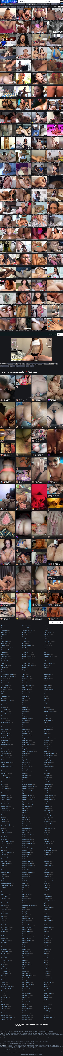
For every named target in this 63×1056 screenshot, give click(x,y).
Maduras (24, 903)
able (45, 909)
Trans (45, 949)
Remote (46, 733)
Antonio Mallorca (5, 661)
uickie (46, 718)
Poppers (46, 705)
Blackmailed (4, 729)
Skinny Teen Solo (48, 824)
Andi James (4, 654)
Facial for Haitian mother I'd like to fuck (7, 240)
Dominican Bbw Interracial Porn (6, 59)
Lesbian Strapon (26, 868)
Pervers (46, 683)
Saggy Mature (47, 762)
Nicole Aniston (26, 1015)
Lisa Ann (24, 890)
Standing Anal (47, 865)
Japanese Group (26, 795)
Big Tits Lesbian (5, 722)
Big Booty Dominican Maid (37, 317)
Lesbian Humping (27, 848)
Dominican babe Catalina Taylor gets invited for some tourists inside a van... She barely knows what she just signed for (23, 98)
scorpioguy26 (38, 605)
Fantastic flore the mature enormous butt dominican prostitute (54, 46)
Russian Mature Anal (49, 753)
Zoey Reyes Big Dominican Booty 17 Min (7, 266)
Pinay (45, 692)
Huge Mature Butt (27, 749)
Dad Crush (4, 854)
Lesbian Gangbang (27, 843)
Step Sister (46, 874)
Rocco (45, 744)
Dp (2, 916)
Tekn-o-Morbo (38, 455)
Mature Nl (25, 938)
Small (45, 830)
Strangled (46, 890)
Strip (45, 894)
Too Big (46, 945)
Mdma (24, 942)
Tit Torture (46, 938)
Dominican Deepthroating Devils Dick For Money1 (54, 149)
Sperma (46, 854)
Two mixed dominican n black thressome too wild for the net (38, 59)
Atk (2, 694)
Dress (2, 920)
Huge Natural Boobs (27, 751)
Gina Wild (24, 641)
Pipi (44, 696)
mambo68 (53, 482)
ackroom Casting (6, 700)
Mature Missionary (27, 936)
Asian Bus (3, 672)
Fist (2, 975)
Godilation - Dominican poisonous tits (54, 59)
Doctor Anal (4, 903)
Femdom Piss (4, 973)
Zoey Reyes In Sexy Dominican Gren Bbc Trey (23, 291)
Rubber (45, 751)
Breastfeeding (5, 749)
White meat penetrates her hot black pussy (38, 136)
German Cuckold (5, 1013)
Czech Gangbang (5, 846)
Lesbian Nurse (26, 852)
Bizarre (3, 727)
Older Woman (47, 641)
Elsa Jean (3, 942)
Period (45, 676)
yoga (23, 363)
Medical (24, 945)
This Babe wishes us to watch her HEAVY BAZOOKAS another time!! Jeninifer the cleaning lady (38, 201)
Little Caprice (25, 894)
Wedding (46, 997)
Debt (2, 874)
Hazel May (25, 698)
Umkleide (46, 973)
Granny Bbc (25, 650)
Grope (24, 667)
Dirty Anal (3, 898)
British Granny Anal (6, 758)
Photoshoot (47, 685)
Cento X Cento (5, 791)
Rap (45, 722)
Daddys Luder (5, 859)
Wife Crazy (46, 1000)
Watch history (43, 4)
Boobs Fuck (4, 738)
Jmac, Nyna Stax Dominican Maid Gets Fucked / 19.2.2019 (7, 304)
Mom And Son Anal (27, 975)
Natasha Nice (26, 1008)
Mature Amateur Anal (28, 923)
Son (45, 837)
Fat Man (3, 967)
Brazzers (3, 747)
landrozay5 (22, 509)
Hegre (24, 707)
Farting (3, 964)
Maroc (24, 916)
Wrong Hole (47, 1008)
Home (24, 722)
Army (2, 670)
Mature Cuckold (26, 927)
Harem (24, 694)
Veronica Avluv (48, 982)
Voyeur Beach (47, 993)
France (3, 982)
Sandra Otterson (48, 769)
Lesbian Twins (26, 870)
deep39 (5, 441)
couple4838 (6, 537)
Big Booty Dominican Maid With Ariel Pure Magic (7, 188)
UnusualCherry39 (39, 482)
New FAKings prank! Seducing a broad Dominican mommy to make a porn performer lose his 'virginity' (7, 98)
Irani (23, 780)
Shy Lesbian (47, 810)
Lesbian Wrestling (27, 872)
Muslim (24, 997)
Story (45, 885)
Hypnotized (25, 760)
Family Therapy (5, 960)
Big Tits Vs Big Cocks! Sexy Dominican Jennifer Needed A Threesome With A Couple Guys (23, 201)
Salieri (45, 764)
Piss (45, 698)
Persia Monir (47, 678)
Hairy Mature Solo (27, 681)
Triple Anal (46, 956)
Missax (24, 969)
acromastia (25, 901)
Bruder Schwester (6, 766)
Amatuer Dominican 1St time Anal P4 (38, 162)
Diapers (3, 890)
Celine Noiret (4, 788)
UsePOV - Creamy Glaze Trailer (53, 278)
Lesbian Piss (25, 854)
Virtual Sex (46, 989)
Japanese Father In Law (28, 786)
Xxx (44, 1015)
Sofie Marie (47, 835)
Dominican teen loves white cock (22, 59)
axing (46, 995)
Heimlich (24, 711)
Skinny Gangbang (48, 821)
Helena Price (25, 714)
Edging (3, 931)
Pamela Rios (47, 654)
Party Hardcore (48, 663)
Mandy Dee (25, 912)
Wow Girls (46, 1004)
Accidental (4, 630)
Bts (2, 769)
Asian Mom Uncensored (7, 676)
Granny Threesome (27, 665)
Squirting (46, 859)
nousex (21, 400)
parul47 (5, 509)
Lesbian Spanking (27, 863)
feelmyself (25, 762)
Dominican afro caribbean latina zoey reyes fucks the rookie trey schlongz (7, 85)
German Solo (25, 628)
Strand (45, 887)
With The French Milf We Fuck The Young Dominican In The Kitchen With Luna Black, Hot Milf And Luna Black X (54, 110)
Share (11, 4)
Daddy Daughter (5, 857)
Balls (2, 705)
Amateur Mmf (5, 650)
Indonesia (25, 775)
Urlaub (45, 975)
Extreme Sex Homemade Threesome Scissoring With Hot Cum (38, 266)
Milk (23, 960)
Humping (24, 753)
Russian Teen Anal (48, 755)
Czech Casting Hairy (6, 841)
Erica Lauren (4, 949)
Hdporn (24, 703)
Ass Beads (4, 681)
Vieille (45, 984)
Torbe (45, 947)
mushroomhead (7, 427)
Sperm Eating (47, 848)
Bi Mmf (3, 716)
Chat (2, 793)
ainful (45, 650)
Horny (24, 725)
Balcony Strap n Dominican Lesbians (7, 72)
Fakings (3, 956)
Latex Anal (25, 832)
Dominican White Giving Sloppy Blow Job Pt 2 (54, 317)
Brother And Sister (6, 762)
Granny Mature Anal (27, 661)
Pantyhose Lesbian (49, 656)
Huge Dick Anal (26, 744)
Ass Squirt (3, 692)
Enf (2, 947)
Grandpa (24, 648)
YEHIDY (33, 227)
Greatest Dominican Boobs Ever (6, 175)
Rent (45, 736)
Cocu (2, 817)
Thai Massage (47, 927)
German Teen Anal (27, 630)
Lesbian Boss (25, 837)
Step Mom (46, 872)
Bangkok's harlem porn (51, 33)
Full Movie (4, 997)
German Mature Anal (6, 1017)
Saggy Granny (47, 760)
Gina (23, 637)
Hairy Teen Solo (26, 685)
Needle (24, 1011)
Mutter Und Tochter (27, 1002)
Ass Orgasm (4, 689)
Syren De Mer (47, 907)
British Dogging (5, 755)
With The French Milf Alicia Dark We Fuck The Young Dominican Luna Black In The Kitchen (7, 317)
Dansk (3, 865)
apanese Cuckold (27, 784)
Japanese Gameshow (28, 791)
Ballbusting (4, 703)
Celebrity (3, 786)
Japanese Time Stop (27, 804)
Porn (45, 707)
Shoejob (46, 802)
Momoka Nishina (27, 989)
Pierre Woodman (48, 689)
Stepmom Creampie (49, 879)
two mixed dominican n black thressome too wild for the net (23, 46)
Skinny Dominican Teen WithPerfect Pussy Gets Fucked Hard (23, 227)
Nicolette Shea (26, 1017)
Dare (2, 868)
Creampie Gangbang (6, 826)
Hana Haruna (26, 687)
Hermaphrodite (26, 718)
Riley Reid (46, 742)
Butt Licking (4, 773)
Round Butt (47, 749)
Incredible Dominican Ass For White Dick (7, 123)
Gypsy (24, 674)
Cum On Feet (4, 837)
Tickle (45, 931)
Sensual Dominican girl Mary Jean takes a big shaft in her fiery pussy (7, 110)
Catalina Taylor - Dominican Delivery (23, 240)
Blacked (3, 731)
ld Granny (47, 637)
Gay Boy (3, 1004)
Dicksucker (4, 896)
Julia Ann (24, 813)
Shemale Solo (47, 799)
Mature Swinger (26, 940)
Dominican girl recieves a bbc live (38, 214)
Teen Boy (46, 918)
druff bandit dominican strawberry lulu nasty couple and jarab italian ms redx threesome (23, 188)
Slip (44, 826)
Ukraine (46, 971)
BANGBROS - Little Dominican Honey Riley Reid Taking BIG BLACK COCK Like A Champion (38, 123)
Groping (24, 670)
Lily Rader (25, 885)
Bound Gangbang (5, 744)
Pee (45, 667)
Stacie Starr (47, 861)
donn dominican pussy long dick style (23, 330)
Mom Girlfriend (26, 982)
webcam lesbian (20, 366)
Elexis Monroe (5, 940)
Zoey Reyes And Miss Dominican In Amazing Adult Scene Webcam (23, 136)
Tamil (45, 914)
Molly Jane (25, 973)
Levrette (24, 874)
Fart (2, 962)
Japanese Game (26, 788)
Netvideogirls (25, 1013)
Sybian (45, 903)
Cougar (3, 821)
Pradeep (38, 564)
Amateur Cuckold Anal (7, 648)
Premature (46, 714)
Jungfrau (24, 815)
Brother (3, 760)
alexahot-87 (53, 427)
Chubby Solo (4, 806)
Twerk (45, 964)
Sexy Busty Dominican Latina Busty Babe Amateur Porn (23, 266)
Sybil (45, 905)
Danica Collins (5, 863)
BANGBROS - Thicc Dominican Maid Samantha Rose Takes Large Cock (38, 149)
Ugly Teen (46, 969)
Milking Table (26, 964)
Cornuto (3, 819)
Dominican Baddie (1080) (36, 291)
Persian (45, 681)
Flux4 (21, 482)
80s (32, 363)
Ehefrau (3, 936)
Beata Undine (4, 711)
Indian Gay (25, 769)
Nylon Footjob (47, 632)
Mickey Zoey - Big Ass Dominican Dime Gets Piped (38, 33)
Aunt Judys (4, 696)
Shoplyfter (46, 808)
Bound (3, 742)
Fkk (2, 978)
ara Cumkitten (26, 828)
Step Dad (46, 870)
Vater (45, 980)
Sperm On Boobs (48, 850)
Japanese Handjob (27, 797)
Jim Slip (24, 810)
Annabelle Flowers (6, 659)
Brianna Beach (5, 751)
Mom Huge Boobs (27, 984)
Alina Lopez (4, 643)
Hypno (24, 755)
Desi (2, 881)
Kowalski (24, 826)
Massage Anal (26, 918)
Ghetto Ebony (26, 632)
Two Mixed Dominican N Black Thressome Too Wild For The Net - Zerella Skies (38, 304)
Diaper (3, 887)
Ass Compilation (5, 683)
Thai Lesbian (47, 925)
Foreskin (3, 980)
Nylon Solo (47, 634)
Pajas (45, 652)
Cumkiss (3, 835)
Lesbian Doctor (26, 841)
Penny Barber (47, 674)
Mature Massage (26, 934)
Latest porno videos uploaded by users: (19, 372)
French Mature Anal (6, 986)
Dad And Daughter (6, 852)
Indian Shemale (26, 771)
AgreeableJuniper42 (39, 427)
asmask (3, 1000)
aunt (27, 366)
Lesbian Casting (26, 839)
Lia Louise (25, 881)
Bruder (3, 764)
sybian (31, 366)
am (2, 775)
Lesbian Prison (26, 859)
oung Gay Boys (48, 1017)
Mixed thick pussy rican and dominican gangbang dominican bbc (54, 253)
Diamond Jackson (6, 885)
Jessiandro (38, 509)
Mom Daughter (26, 978)
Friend (2, 991)
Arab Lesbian (4, 665)
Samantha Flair (48, 766)
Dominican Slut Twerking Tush (53, 123)
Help (23, 716)
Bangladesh (4, 709)
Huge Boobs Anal (27, 736)
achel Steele (47, 720)
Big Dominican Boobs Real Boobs (38, 110)
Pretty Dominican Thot (51, 175)
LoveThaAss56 (22, 455)
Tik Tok (46, 934)
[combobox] (37, 1)
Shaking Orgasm (48, 782)
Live (23, 896)
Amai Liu (3, 645)
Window (46, 1002)
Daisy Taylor (4, 861)
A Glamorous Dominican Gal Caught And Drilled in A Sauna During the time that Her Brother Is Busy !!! (54, 201)
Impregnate (25, 764)
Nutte (45, 630)
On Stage (46, 643)
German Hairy (5, 1015)
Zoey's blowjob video (20, 304)
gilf (35, 363)
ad (2, 850)
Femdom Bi (4, 971)
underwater (11, 363)
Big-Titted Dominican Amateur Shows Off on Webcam (23, 278)
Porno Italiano (47, 709)
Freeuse (3, 984)
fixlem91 (21, 427)
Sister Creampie (48, 815)
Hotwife (24, 733)
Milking (24, 962)
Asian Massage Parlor (7, 674)
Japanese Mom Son (27, 802)
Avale (2, 698)
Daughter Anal (5, 872)
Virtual (45, 986)
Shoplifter (46, 804)
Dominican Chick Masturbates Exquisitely (7, 33)
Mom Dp (24, 980)
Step (45, 868)
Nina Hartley (25, 1019)
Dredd (2, 918)
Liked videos (32, 4)
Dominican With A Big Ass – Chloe (6, 20)
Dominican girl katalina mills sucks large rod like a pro (7, 201)
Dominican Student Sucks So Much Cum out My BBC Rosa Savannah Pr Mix (54, 214)
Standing (46, 863)
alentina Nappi (48, 978)
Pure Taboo (47, 716)
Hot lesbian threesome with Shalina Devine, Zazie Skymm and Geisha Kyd (38, 253)
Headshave (25, 705)
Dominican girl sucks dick (36, 98)
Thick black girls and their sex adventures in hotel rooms (7, 214)
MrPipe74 (53, 455)
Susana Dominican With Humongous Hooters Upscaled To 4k (23, 33)
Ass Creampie (5, 685)
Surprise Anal (47, 896)
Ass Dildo (3, 687)
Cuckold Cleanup (5, 832)
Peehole (46, 670)
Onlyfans (46, 645)
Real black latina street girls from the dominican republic (23, 162)
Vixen (45, 991)
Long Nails (25, 898)
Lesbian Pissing (26, 857)
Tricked (45, 951)
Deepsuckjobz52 (7, 455)
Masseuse (25, 920)
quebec (28, 363)
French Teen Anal (6, 989)
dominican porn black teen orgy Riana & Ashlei (23, 85)
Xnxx (45, 1013)
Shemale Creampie (49, 793)
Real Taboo (47, 729)
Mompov (24, 991)
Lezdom (24, 879)
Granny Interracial (27, 656)
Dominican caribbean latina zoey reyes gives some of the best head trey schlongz (38, 85)
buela (3, 626)
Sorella (45, 839)
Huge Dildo (25, 747)
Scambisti (46, 773)
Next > (60, 6)
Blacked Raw (4, 733)
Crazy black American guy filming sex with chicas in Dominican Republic (23, 123)
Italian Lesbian (26, 782)
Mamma (24, 909)
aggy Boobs (47, 758)
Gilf (23, 634)
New (60, 4)
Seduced (46, 777)
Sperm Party (47, 852)
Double (3, 912)
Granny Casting (26, 652)
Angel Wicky (4, 656)
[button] (61, 1)
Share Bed (46, 786)
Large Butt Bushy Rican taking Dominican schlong (38, 175)
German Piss (4, 1019)
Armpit (3, 667)
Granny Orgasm (26, 663)
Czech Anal (4, 839)
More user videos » (56, 622)
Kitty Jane (24, 821)
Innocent (24, 777)
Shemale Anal (47, 791)
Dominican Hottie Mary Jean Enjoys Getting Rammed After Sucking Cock (7, 162)
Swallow (46, 898)
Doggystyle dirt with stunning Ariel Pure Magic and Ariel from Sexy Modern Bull (7, 46)
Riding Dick (46, 740)
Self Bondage (47, 780)
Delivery (3, 876)
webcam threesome (49, 363)
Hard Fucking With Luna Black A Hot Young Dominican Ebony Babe (38, 330)
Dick (2, 892)
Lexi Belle (25, 876)
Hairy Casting (25, 678)
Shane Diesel (47, 784)
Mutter (24, 1000)
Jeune (23, 808)
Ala (2, 637)
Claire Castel (4, 810)
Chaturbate (4, 795)
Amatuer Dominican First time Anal (23, 317)
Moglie (24, 971)
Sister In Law (47, 817)
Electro (3, 938)
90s (57, 363)
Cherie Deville (5, 797)
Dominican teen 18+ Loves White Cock (23, 20)
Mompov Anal (26, 993)
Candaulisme (4, 777)
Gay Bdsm (4, 1002)
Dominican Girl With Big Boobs (6, 149)
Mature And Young (27, 925)
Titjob (45, 940)
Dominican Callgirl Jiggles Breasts (53, 330)
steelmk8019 (53, 400)
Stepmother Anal (48, 881)
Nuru (45, 628)
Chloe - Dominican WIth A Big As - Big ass (23, 149)
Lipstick (24, 887)
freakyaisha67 (38, 619)
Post (4, 4)
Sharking (46, 788)
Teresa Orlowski (48, 923)
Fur (2, 995)
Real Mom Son (47, 727)
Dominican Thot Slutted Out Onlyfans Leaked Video (23, 110)
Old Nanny (46, 639)
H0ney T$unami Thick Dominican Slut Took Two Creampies (38, 240)
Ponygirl (46, 703)
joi (20, 363)
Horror (24, 727)
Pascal (45, 665)
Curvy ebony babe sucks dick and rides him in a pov (7, 291)
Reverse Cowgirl (48, 738)
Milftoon (24, 958)
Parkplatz (46, 661)
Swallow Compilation (49, 901)
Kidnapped (25, 819)
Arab (2, 663)
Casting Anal (4, 780)
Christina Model (5, 804)
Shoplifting (46, 806)
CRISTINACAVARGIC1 (55, 564)
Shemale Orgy (47, 797)
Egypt (2, 934)
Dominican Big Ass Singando (52, 188)
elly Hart (25, 817)
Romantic (46, 747)
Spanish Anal (47, 843)
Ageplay (3, 634)
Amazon (3, 652)
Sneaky (45, 832)
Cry (2, 828)
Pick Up (46, 687)
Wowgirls (46, 1006)
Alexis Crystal (4, 639)
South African (47, 841)
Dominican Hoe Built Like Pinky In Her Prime (54, 72)
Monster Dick (26, 995)
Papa (45, 659)
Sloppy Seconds (48, 828)
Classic (3, 813)
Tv (44, 962)
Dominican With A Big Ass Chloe (38, 188)
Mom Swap (25, 986)
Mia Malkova (25, 953)
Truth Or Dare (47, 958)
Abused (3, 628)
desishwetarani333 (23, 619)
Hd (23, 700)
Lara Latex (25, 830)
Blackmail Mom (5, 736)
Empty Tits (4, 945)
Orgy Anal (46, 648)
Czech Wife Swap (5, 848)
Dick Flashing (4, 894)
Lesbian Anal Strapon (28, 835)
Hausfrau (24, 696)
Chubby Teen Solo (6, 808)
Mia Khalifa (25, 951)
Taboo (45, 912)
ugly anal (12, 366)
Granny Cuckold (26, 654)
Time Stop (46, 936)
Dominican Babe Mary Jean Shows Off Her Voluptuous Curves (23, 72)
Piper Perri (46, 694)
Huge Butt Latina (26, 742)
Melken (24, 947)
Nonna (45, 626)
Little (23, 892)
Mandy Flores (26, 914)
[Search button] (58, 1)
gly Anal (46, 967)
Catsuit (3, 784)
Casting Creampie (5, 782)
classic (16, 363)
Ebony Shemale (5, 927)
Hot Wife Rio (25, 731)
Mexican (24, 949)
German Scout (26, 626)
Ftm (2, 993)
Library (24, 883)
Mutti (23, 1004)
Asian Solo (4, 678)
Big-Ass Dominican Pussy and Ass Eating (7, 136)
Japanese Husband (27, 799)
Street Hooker (47, 892)
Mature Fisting (26, 931)
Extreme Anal (4, 951)
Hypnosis (24, 758)
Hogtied (24, 720)
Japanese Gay (26, 793)
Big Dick (3, 720)
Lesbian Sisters (26, 861)
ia (44, 1019)
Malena (24, 907)
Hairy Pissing (25, 683)
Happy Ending (26, 692)
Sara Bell (46, 771)
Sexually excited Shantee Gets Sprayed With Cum (54, 227)
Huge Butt (25, 740)
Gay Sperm (4, 1011)
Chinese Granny (5, 799)
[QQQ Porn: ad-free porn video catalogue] (9, 1)
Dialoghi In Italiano (6, 883)
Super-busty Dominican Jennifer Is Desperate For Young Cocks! (54, 20)
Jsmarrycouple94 (39, 400)
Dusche (3, 923)
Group (24, 672)
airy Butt (25, 676)
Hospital (24, 729)
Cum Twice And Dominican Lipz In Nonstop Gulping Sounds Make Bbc (23, 175)
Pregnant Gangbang (49, 711)
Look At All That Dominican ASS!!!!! (6, 227)
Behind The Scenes (6, 714)
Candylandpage (7, 400)
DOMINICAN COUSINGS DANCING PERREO (7, 253)
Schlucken (46, 775)
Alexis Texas (4, 641)
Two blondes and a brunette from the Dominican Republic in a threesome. (38, 46)
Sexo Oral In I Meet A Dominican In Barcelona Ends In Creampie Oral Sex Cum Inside (54, 304)
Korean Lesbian (26, 824)
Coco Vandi (4, 815)
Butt (2, 771)
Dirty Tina (3, 901)
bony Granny (5, 925)
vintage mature (5, 366)
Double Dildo (4, 914)
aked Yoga (25, 1006)
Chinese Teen (4, 802)
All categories (6, 6)
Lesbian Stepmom (27, 865)
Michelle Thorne (26, 956)
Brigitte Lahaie (5, 753)
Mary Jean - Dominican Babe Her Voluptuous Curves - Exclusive (38, 20)
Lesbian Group (26, 846)
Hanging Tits (25, 689)
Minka (24, 967)
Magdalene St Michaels (28, 905)
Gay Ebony (4, 1008)
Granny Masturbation (28, 659)
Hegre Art (25, 709)
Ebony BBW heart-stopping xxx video (54, 240)
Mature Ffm (25, 929)
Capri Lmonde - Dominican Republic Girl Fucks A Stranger (38, 72)
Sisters (45, 819)
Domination (4, 909)
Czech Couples (5, 843)
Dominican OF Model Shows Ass (53, 98)
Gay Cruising (4, 1006)
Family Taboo (5, 958)
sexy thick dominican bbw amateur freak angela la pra (38, 278)
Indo (23, 773)
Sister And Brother (48, 813)
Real (45, 725)
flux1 (37, 441)
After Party (4, 632)
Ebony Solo (4, 929)
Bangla (3, 707)
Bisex (2, 725)
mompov (40, 363)
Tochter (46, 942)
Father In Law (5, 969)
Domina (3, 907)
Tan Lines (46, 916)
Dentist (3, 879)
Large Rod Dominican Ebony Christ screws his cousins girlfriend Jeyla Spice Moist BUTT (23, 214)
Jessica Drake (26, 806)
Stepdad (46, 876)
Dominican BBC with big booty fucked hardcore (54, 162)
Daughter (3, 870)
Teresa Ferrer (47, 920)
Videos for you (20, 4)
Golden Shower (26, 645)
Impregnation (26, 766)
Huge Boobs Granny (27, 738)
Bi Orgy (3, 718)
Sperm (45, 846)
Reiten (45, 731)
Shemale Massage (48, 795)
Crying (2, 830)
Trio (45, 953)
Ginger (24, 643)
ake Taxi (3, 953)
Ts (44, 960)
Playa (45, 700)
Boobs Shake (4, 740)
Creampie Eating (5, 824)
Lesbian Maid (25, 850)
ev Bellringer (47, 1011)
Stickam (46, 883)
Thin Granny (47, 929)
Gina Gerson (25, 639)
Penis (45, 672)
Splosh (45, 857)
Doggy (3, 905)
